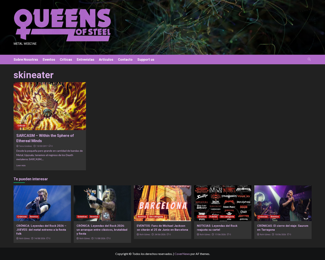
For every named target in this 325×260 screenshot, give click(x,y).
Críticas (66, 59)
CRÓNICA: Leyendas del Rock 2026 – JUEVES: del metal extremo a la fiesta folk (41, 229)
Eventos (49, 59)
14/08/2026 (39, 238)
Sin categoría (156, 216)
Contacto (125, 59)
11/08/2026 (99, 238)
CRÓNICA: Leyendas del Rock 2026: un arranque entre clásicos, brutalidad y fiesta (102, 229)
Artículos (106, 59)
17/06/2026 (220, 234)
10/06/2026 (280, 234)
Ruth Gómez (24, 238)
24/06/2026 (160, 234)
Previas (213, 216)
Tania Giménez (25, 146)
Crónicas (22, 216)
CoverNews (182, 253)
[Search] (309, 59)
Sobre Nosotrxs (26, 59)
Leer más (21, 165)
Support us (145, 59)
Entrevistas (85, 59)
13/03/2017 (41, 146)
